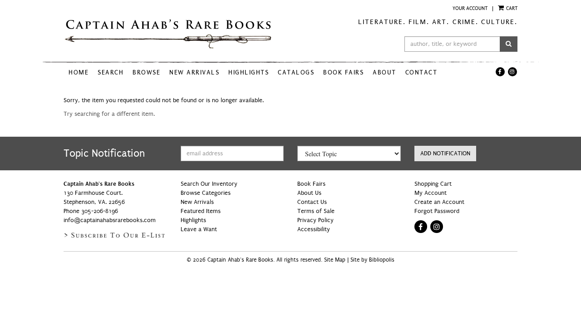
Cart (511, 8)
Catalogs (296, 72)
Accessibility (313, 229)
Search (110, 72)
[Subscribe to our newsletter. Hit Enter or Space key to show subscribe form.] (115, 235)
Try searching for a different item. (109, 114)
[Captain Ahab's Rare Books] (174, 34)
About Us (309, 193)
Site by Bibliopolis (372, 260)
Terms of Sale (316, 211)
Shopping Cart (433, 184)
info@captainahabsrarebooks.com (110, 220)
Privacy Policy (315, 220)
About (384, 72)
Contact (421, 72)
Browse (146, 72)
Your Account (470, 8)
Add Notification (445, 153)
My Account (430, 193)
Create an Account (439, 202)
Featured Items (201, 211)
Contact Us (312, 202)
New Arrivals (194, 72)
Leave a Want (199, 229)
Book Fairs (343, 72)
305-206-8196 (99, 211)
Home (79, 72)
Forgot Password (436, 211)
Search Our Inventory (209, 184)
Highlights (248, 72)
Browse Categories (206, 193)
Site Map (334, 260)
